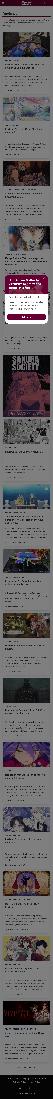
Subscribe (26, 317)
